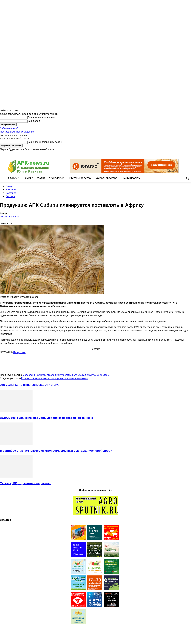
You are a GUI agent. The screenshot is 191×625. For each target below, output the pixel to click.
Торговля (11, 193)
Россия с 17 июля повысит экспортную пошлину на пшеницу (54, 378)
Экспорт (10, 196)
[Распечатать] (47, 360)
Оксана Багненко (9, 216)
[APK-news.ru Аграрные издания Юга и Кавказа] (28, 166)
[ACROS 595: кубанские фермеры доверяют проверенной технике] (16, 411)
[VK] (15, 360)
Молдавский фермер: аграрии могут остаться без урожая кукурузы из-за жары (66, 375)
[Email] (26, 360)
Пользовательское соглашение (17, 131)
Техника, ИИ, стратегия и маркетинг (25, 483)
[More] (58, 360)
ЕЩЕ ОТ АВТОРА (48, 385)
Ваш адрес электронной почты (45, 142)
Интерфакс (19, 352)
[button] (187, 178)
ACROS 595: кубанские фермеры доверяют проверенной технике (46, 418)
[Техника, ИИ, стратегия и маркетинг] (16, 476)
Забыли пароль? (9, 128)
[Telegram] (5, 360)
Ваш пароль (34, 121)
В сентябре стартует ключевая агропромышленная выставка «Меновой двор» (56, 450)
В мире (10, 186)
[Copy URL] (37, 360)
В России (11, 189)
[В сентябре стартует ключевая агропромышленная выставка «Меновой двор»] (16, 444)
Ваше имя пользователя (41, 117)
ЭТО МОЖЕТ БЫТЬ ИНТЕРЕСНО (19, 385)
